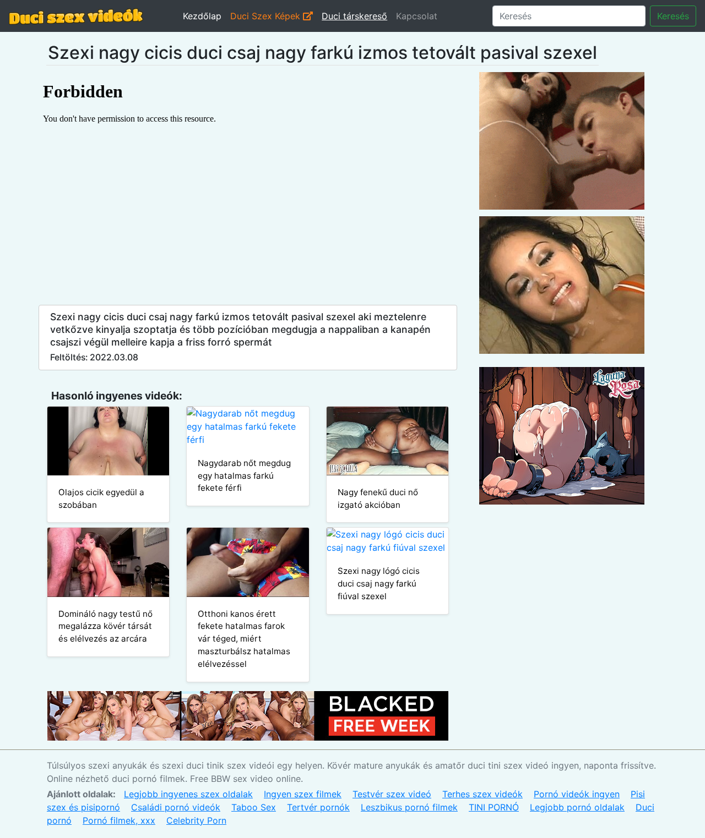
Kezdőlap (202, 15)
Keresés (673, 15)
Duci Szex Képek (266, 15)
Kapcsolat (416, 15)
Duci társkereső (354, 15)
